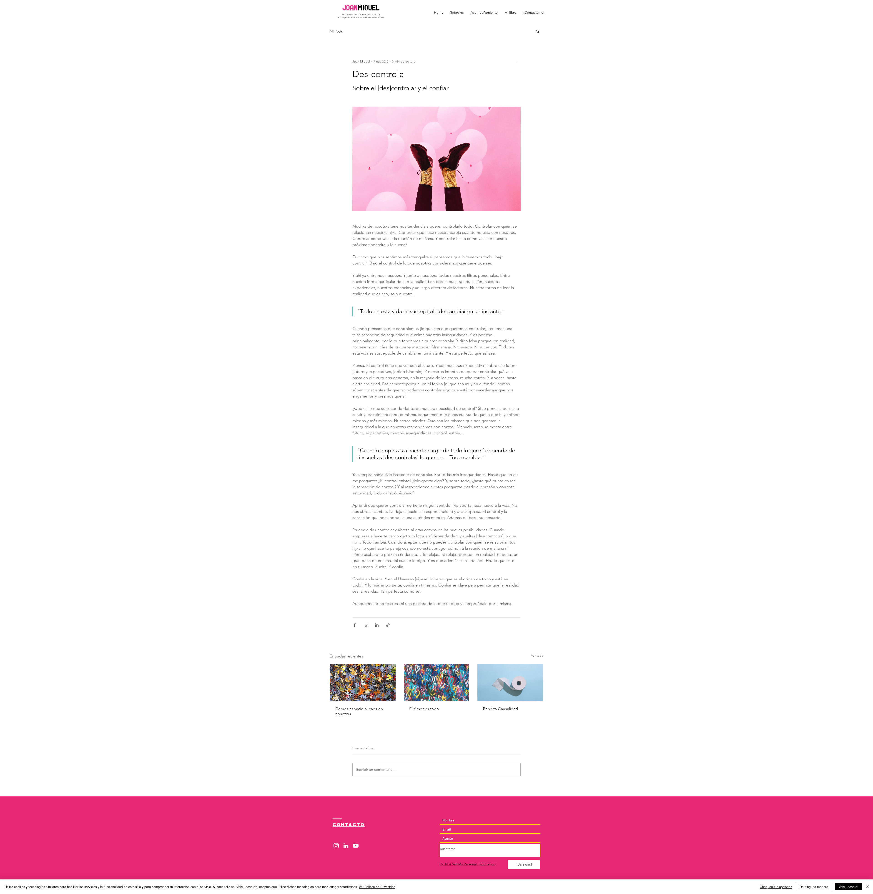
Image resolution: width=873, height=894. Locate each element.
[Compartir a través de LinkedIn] (377, 625)
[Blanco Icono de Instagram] (336, 845)
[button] (537, 31)
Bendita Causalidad (500, 708)
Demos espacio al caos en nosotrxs (359, 711)
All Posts (336, 31)
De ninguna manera (814, 886)
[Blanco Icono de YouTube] (355, 845)
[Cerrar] (867, 886)
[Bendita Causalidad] (510, 682)
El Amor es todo (424, 708)
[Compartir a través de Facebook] (354, 625)
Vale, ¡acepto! (848, 886)
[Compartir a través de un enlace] (388, 625)
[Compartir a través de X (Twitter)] (366, 625)
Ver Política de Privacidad (377, 886)
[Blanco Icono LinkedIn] (345, 845)
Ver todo (537, 655)
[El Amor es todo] (436, 682)
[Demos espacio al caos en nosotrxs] (363, 682)
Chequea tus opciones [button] (776, 886)
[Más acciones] (518, 61)
